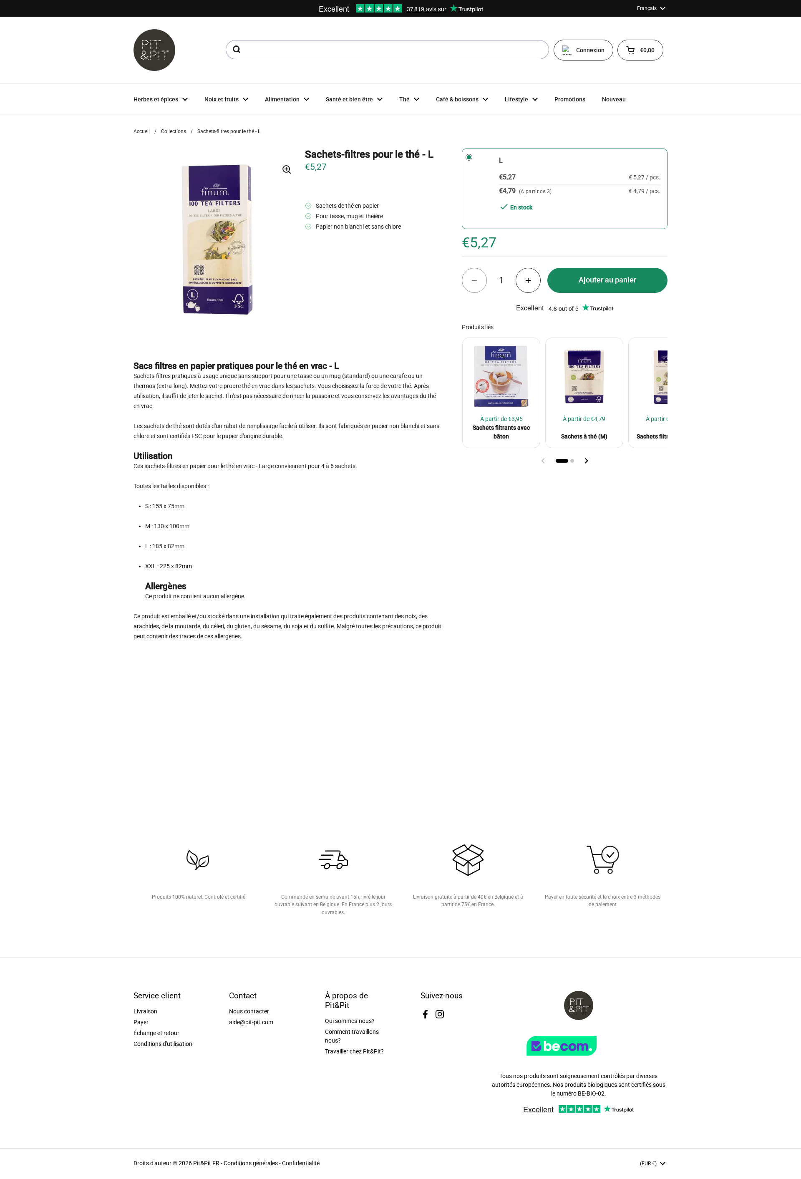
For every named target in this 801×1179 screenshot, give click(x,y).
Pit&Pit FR (206, 1163)
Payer (141, 1022)
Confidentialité (301, 1163)
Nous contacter (249, 1011)
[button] (640, 50)
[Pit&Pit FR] (154, 50)
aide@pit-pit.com (251, 1022)
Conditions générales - (253, 1163)
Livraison (145, 1011)
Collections (173, 131)
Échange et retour (156, 1033)
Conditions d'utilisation (163, 1043)
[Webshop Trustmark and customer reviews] (578, 1059)
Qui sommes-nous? (350, 1021)
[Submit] (236, 49)
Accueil (142, 131)
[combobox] (387, 49)
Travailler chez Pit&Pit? (354, 1051)
